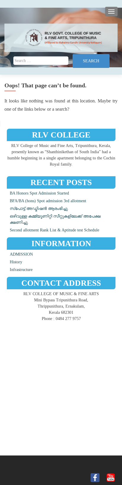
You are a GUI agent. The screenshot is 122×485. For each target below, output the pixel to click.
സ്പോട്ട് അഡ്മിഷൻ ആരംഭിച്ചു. (39, 208)
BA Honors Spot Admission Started (39, 193)
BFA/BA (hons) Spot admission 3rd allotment (48, 201)
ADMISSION (21, 254)
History (16, 262)
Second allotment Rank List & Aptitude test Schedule (54, 230)
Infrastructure (21, 269)
